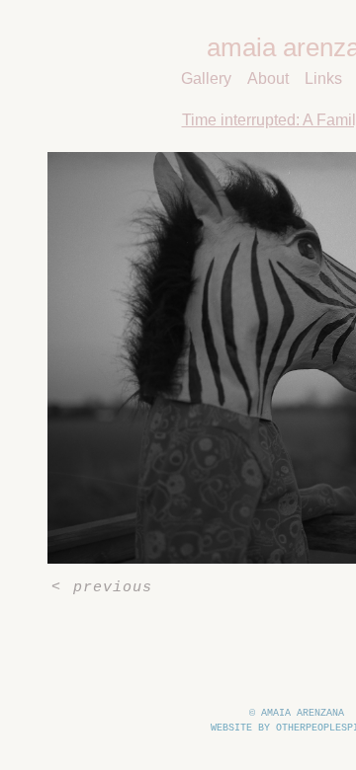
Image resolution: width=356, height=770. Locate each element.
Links (323, 79)
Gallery (210, 79)
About (270, 79)
